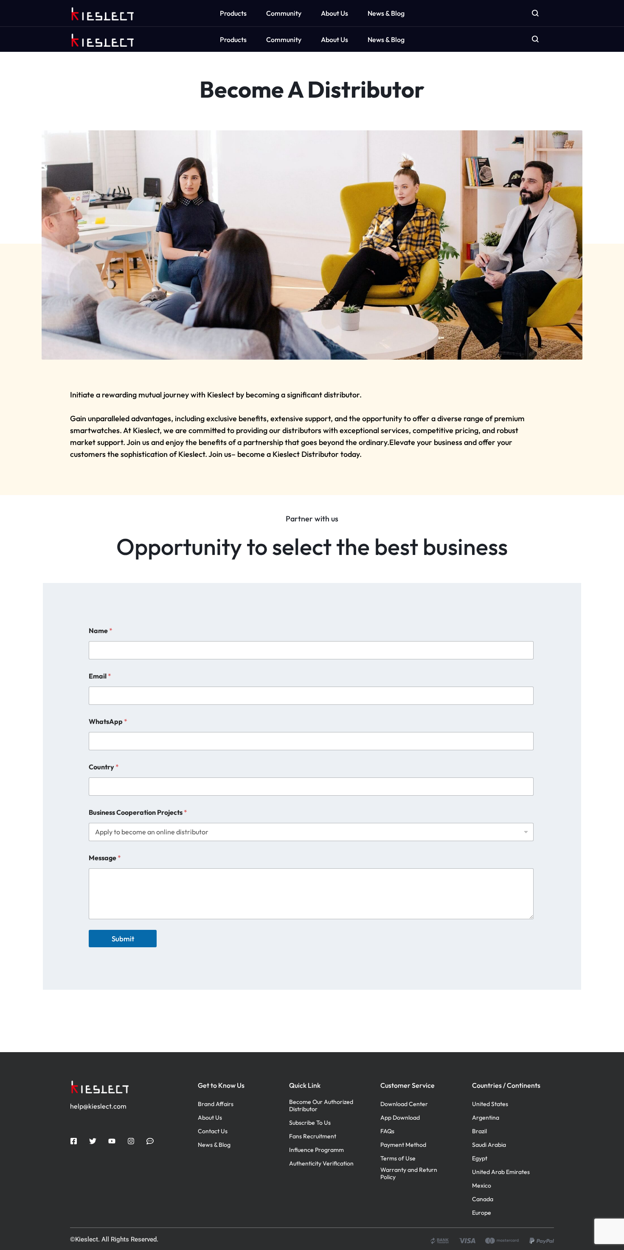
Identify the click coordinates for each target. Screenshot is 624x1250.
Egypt (479, 1158)
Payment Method (403, 1145)
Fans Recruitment (312, 1136)
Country (104, 767)
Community (283, 39)
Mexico (481, 1185)
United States (490, 1104)
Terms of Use (398, 1158)
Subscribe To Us (310, 1122)
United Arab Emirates (501, 1172)
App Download (400, 1117)
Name (100, 631)
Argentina (485, 1117)
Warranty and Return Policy (408, 1173)
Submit (123, 938)
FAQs (387, 1131)
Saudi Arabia (489, 1145)
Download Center (404, 1104)
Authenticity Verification (321, 1163)
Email (100, 676)
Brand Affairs (215, 1104)
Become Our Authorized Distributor (321, 1105)
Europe (481, 1212)
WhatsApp (108, 722)
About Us (334, 39)
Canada (482, 1199)
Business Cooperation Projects (138, 812)
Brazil (479, 1131)
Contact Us (213, 1131)
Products (233, 39)
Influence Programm (316, 1150)
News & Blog (386, 39)
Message (105, 858)
